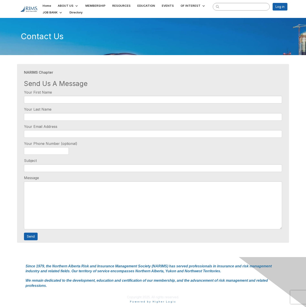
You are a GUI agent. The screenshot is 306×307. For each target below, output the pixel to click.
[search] (217, 6)
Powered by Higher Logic (153, 301)
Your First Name (38, 92)
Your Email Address (40, 126)
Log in (280, 7)
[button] (68, 5)
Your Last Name (38, 109)
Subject (30, 160)
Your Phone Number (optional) (50, 143)
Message (31, 178)
